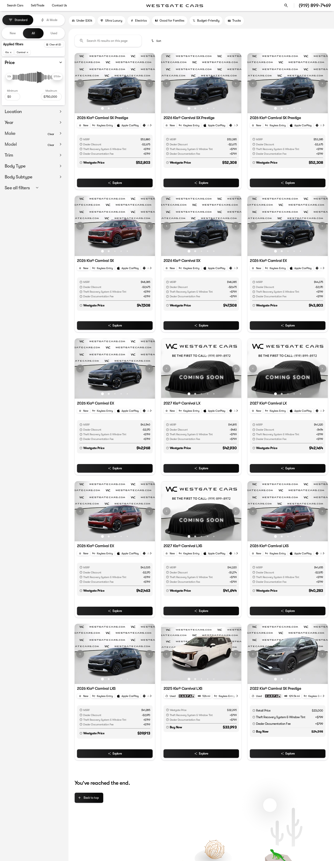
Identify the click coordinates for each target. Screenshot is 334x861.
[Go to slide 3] (115, 108)
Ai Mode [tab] (51, 20)
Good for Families (172, 20)
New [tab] (13, 33)
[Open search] (286, 6)
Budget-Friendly (208, 20)
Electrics (141, 20)
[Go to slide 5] (127, 108)
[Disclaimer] (80, 139)
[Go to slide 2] (108, 108)
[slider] (9, 76)
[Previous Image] (80, 83)
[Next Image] (149, 83)
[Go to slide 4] (121, 108)
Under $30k (84, 20)
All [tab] (33, 33)
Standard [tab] (21, 20)
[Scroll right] (150, 125)
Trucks (236, 20)
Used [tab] (54, 33)
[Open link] (186, 696)
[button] (81, 83)
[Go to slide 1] (102, 108)
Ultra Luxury (113, 20)
